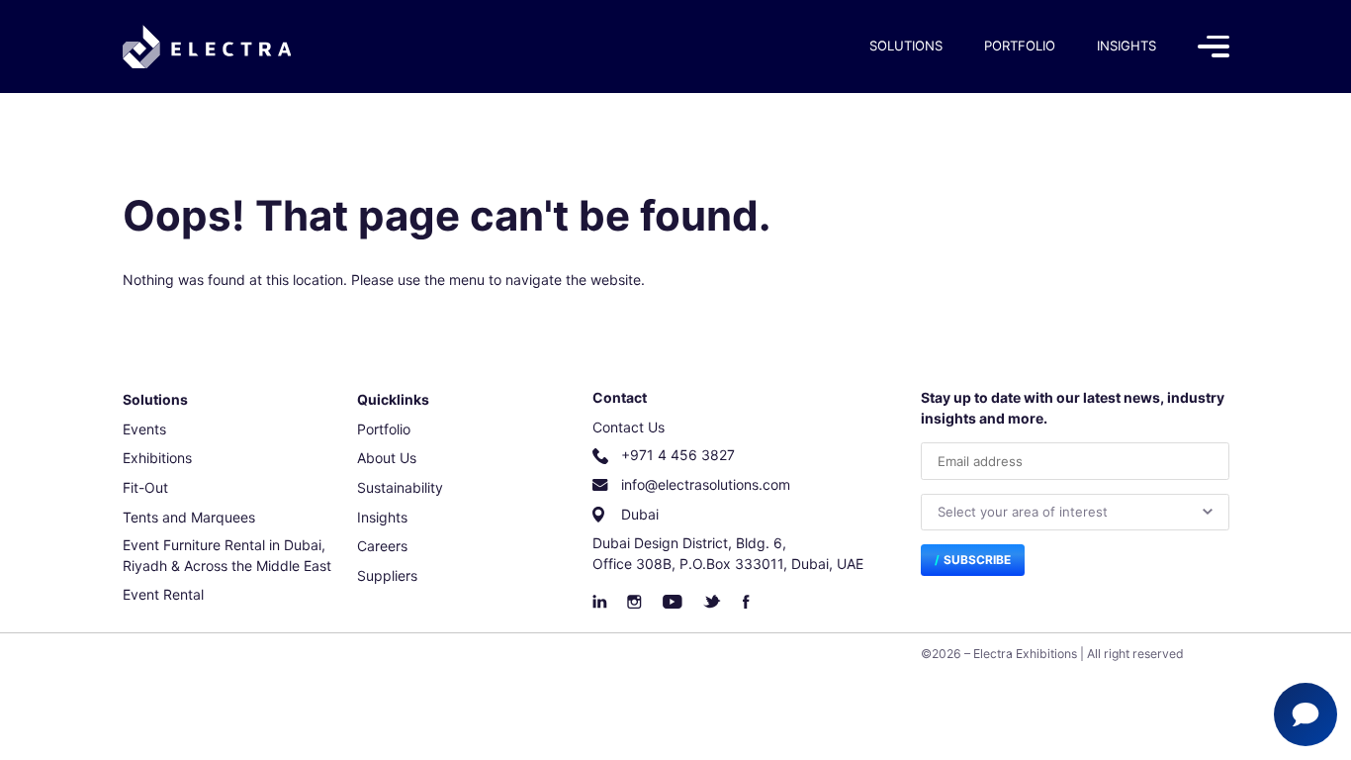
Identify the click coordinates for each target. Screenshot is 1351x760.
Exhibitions (157, 457)
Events (144, 429)
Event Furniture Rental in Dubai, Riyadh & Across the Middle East (227, 555)
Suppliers (387, 575)
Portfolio (1019, 45)
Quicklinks (393, 399)
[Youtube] (672, 602)
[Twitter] (712, 602)
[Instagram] (634, 602)
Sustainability (400, 487)
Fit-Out (145, 487)
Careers (382, 545)
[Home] (207, 47)
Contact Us (628, 427)
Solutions (906, 45)
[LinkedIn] (599, 602)
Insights (1126, 45)
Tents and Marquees (189, 517)
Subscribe (977, 559)
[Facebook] (746, 602)
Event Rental (163, 594)
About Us (386, 457)
